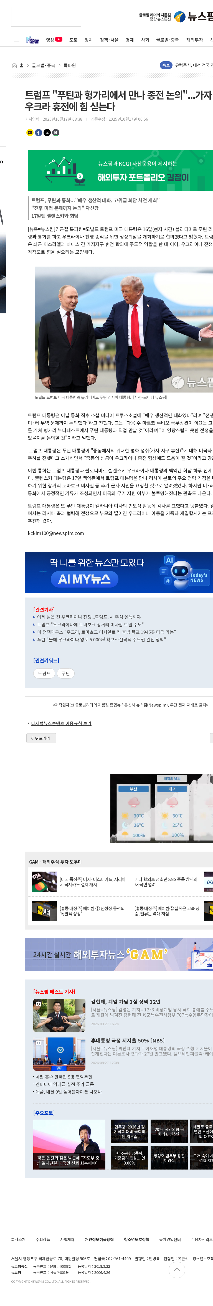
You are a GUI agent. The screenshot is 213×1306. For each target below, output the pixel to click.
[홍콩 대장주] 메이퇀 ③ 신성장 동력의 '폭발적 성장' (92, 911)
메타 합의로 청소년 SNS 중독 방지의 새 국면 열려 (166, 882)
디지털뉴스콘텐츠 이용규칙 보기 (61, 723)
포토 (73, 39)
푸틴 (66, 673)
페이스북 (38, 132)
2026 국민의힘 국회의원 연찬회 (169, 1131)
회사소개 (18, 1239)
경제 (130, 39)
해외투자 (194, 39)
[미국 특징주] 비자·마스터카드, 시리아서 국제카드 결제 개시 (93, 882)
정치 (89, 39)
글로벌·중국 (167, 39)
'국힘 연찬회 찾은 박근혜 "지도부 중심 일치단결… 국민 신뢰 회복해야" (68, 1160)
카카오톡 (30, 132)
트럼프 (44, 673)
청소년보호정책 (136, 1239)
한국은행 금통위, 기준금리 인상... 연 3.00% (129, 1158)
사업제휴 (67, 1239)
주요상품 (43, 1239)
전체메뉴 (16, 39)
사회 (145, 39)
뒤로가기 (42, 738)
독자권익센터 (170, 1239)
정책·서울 (109, 39)
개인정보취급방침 (99, 1239)
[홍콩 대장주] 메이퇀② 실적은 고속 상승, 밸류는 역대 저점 (167, 911)
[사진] (59, 1014)
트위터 (47, 132)
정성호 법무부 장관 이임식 (169, 1158)
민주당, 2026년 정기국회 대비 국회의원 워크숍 (129, 1131)
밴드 (55, 132)
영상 (50, 39)
